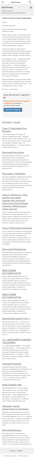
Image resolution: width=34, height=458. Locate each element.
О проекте (12, 450)
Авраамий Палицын (11, 363)
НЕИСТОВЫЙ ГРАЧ (12, 384)
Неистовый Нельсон (12, 430)
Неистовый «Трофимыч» (14, 173)
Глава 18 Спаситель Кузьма (10, 455)
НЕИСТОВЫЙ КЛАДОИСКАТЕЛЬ (11, 271)
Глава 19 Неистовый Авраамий (17, 227)
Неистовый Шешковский (14, 249)
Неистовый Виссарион (13, 152)
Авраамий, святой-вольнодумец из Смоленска (15, 407)
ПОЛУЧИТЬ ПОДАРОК (12, 110)
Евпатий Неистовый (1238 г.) (16, 318)
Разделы (20, 450)
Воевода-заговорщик (23, 455)
